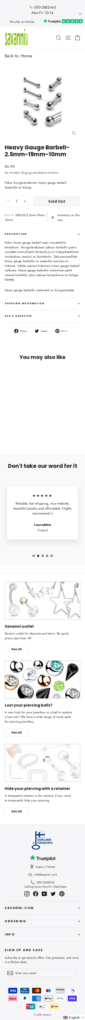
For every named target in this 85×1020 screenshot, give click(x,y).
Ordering (15, 921)
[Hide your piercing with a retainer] (42, 763)
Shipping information (25, 303)
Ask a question (18, 316)
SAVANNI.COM (19, 908)
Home (26, 56)
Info (10, 934)
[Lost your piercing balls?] (42, 679)
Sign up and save (24, 950)
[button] (74, 1017)
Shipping (26, 172)
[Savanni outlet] (42, 601)
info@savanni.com (45, 874)
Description (16, 234)
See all (16, 649)
